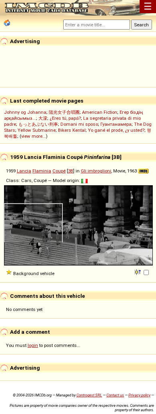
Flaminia (41, 171)
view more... (33, 136)
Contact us (115, 395)
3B (70, 171)
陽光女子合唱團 (64, 112)
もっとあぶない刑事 (38, 124)
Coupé (59, 171)
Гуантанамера (116, 124)
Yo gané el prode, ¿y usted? (116, 130)
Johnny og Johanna (25, 112)
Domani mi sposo (79, 124)
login (33, 345)
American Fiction (99, 112)
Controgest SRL (89, 395)
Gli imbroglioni (96, 171)
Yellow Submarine (37, 130)
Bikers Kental (72, 130)
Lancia (24, 171)
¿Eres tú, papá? (65, 118)
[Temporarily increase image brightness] (138, 271)
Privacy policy (139, 395)
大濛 (42, 118)
